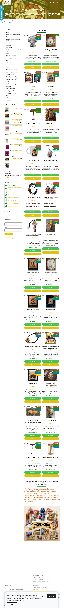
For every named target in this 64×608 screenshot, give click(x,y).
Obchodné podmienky (38, 579)
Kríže (7, 53)
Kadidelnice (9, 45)
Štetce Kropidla (10, 74)
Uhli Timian (9, 47)
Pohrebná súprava (11, 93)
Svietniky (8, 42)
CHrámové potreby (11, 84)
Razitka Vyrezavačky (11, 69)
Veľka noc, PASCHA (11, 98)
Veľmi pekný (35, 589)
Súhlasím (52, 596)
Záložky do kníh (10, 91)
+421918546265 (12, 200)
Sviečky (8, 81)
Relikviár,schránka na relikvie (13, 58)
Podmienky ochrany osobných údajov (41, 581)
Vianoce (8, 100)
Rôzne (7, 95)
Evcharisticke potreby (11, 72)
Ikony (7, 32)
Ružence (8, 67)
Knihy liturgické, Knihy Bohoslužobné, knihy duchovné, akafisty (12, 78)
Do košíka (32, 64)
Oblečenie (8, 86)
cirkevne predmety (13, 203)
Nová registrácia (8, 237)
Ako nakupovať (36, 577)
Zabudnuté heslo (8, 239)
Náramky (8, 62)
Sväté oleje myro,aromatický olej (13, 50)
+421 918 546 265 (12, 192)
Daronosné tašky (10, 88)
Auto (7, 60)
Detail (32, 67)
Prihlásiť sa (9, 234)
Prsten (7, 65)
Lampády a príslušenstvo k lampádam (13, 39)
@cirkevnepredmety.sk (14, 206)
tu (23, 600)
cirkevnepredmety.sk (13, 197)
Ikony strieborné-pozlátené (13, 34)
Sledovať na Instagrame (17, 589)
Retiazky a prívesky (11, 55)
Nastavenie (12, 604)
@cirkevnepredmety (13, 195)
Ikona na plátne (10, 37)
